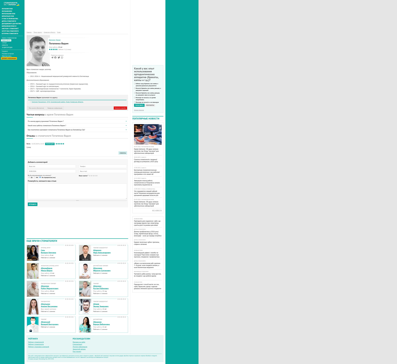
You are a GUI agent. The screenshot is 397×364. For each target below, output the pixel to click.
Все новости (157, 210)
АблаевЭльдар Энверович (100, 305)
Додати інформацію (80, 347)
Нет (37, 177)
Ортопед (52, 40)
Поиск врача (6, 40)
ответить (123, 153)
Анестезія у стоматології (10, 28)
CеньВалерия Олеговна (48, 251)
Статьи (4, 43)
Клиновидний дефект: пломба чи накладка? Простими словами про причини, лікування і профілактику (146, 255)
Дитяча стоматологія (9, 21)
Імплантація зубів (8, 16)
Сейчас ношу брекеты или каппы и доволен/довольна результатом (147, 85)
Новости (5, 45)
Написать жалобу (120, 108)
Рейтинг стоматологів (36, 344)
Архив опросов (139, 110)
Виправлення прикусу (9, 26)
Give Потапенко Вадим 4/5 (95, 175)
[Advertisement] (77, 14)
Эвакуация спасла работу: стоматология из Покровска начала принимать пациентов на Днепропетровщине (147, 184)
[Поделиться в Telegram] (52, 58)
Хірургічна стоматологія (10, 31)
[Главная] (13, 3)
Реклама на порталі (8, 54)
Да (32, 177)
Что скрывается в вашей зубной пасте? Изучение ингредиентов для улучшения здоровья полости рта (147, 193)
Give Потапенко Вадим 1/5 (90, 175)
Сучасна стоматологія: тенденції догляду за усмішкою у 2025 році (146, 160)
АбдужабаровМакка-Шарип (46, 269)
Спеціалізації (77, 344)
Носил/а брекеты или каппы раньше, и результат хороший (148, 89)
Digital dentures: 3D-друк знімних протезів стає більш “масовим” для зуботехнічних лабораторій (146, 151)
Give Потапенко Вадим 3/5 (93, 175)
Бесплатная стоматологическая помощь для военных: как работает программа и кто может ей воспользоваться (147, 173)
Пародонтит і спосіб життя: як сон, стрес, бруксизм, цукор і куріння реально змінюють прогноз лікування (147, 286)
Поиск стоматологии (9, 38)
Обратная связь (6, 56)
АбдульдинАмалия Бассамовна (49, 305)
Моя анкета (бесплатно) (36, 108)
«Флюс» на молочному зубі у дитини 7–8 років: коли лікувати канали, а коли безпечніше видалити (147, 265)
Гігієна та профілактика (10, 18)
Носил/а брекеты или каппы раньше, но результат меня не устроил (148, 94)
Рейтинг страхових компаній (38, 347)
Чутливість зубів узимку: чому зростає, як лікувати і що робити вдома (147, 275)
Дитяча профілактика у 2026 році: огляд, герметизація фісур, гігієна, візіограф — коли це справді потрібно (147, 233)
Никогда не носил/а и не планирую (147, 102)
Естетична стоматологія (10, 33)
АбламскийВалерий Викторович (49, 323)
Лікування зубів (7, 9)
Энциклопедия (7, 47)
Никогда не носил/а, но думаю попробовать (146, 99)
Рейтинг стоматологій (36, 342)
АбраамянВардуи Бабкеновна (101, 323)
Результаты (150, 105)
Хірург (58, 40)
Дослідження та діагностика (11, 23)
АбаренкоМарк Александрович (102, 251)
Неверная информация (54, 108)
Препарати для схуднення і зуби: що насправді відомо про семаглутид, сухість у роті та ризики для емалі (147, 223)
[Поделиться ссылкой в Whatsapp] (62, 58)
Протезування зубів (8, 14)
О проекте (5, 51)
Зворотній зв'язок (79, 349)
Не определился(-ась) (49, 177)
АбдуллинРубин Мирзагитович (49, 287)
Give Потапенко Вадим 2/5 (92, 175)
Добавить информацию (9, 58)
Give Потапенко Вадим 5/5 (97, 175)
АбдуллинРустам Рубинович (101, 287)
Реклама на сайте (79, 342)
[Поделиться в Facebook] (55, 58)
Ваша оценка (83, 176)
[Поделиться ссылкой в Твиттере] (58, 58)
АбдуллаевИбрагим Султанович (102, 269)
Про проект (77, 351)
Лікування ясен (7, 11)
